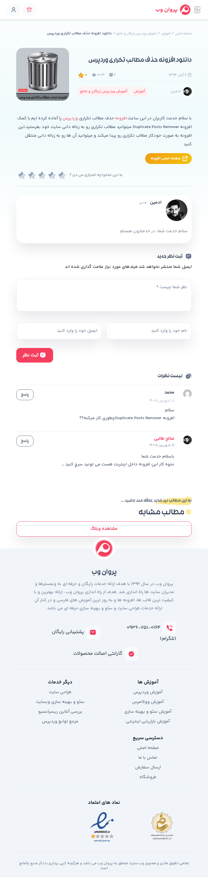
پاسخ (25, 395)
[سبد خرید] (29, 9)
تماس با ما (147, 757)
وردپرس (69, 118)
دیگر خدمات (60, 682)
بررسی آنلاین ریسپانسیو (60, 711)
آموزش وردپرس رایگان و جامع (136, 33)
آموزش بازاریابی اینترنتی (148, 721)
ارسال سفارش (148, 767)
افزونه (121, 118)
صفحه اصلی (183, 33)
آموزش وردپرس (147, 692)
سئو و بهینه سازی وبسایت (60, 702)
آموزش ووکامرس (148, 702)
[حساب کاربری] (13, 9)
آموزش (166, 33)
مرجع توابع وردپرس (60, 721)
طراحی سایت (60, 692)
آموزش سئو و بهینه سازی (147, 711)
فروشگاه (147, 777)
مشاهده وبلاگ (104, 528)
